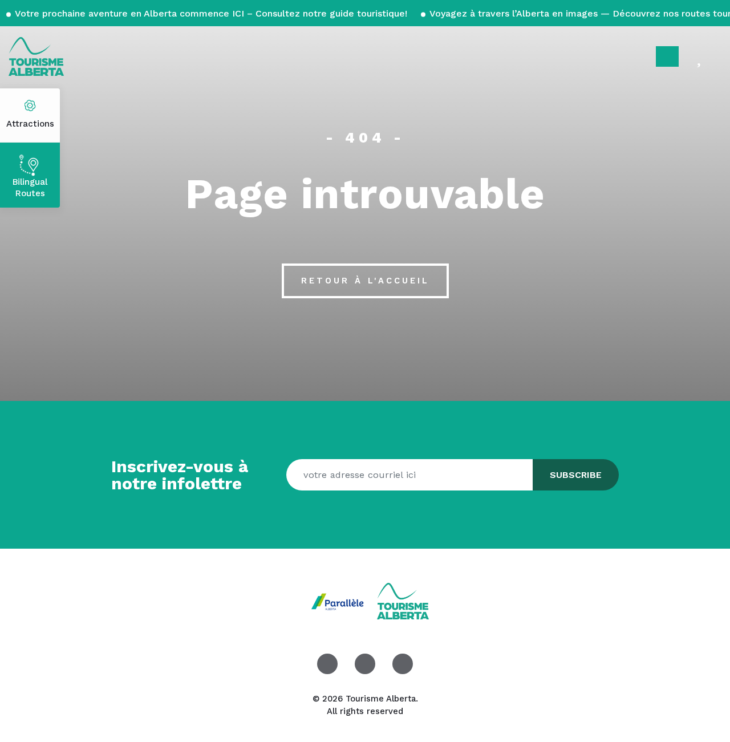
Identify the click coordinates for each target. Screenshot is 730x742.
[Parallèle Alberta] (339, 600)
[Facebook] (327, 664)
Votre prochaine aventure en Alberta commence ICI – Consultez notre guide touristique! (211, 13)
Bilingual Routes (30, 187)
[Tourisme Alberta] (36, 56)
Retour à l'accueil (365, 280)
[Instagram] (365, 664)
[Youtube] (402, 664)
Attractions (30, 124)
